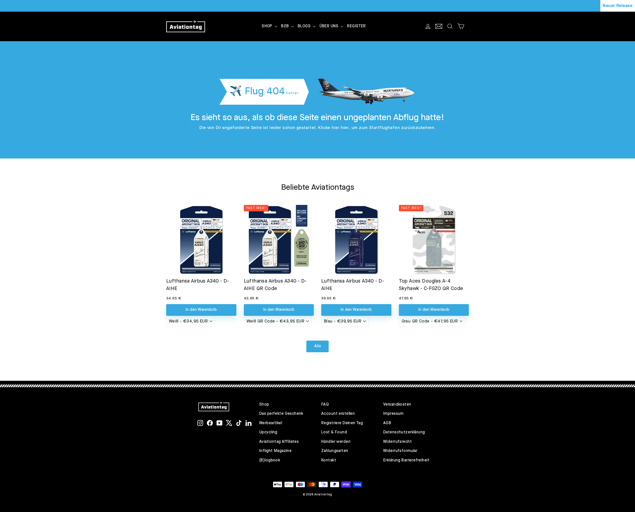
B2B (285, 26)
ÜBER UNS (329, 26)
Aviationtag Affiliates (279, 442)
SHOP (267, 26)
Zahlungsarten (334, 451)
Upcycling (268, 432)
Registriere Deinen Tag (342, 423)
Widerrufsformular (400, 451)
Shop (264, 405)
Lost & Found (334, 432)
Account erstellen (338, 414)
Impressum (393, 414)
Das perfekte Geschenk (281, 414)
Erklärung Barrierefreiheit (406, 460)
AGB (387, 423)
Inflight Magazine (275, 451)
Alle (317, 346)
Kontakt (328, 460)
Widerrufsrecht (397, 442)
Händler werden (335, 442)
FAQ (325, 405)
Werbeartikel (270, 423)
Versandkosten (397, 405)
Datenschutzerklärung (404, 432)
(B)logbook (269, 460)
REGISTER (356, 26)
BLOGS (305, 26)
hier (345, 128)
